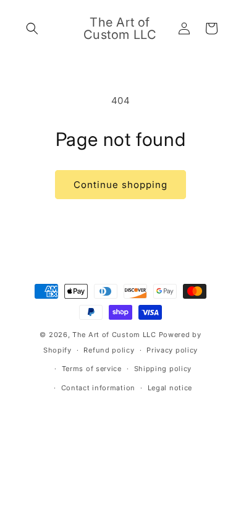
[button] (32, 28)
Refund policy (108, 350)
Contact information (98, 387)
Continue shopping (120, 184)
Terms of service (92, 368)
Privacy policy (172, 350)
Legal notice (170, 387)
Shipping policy (163, 368)
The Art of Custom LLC (115, 334)
